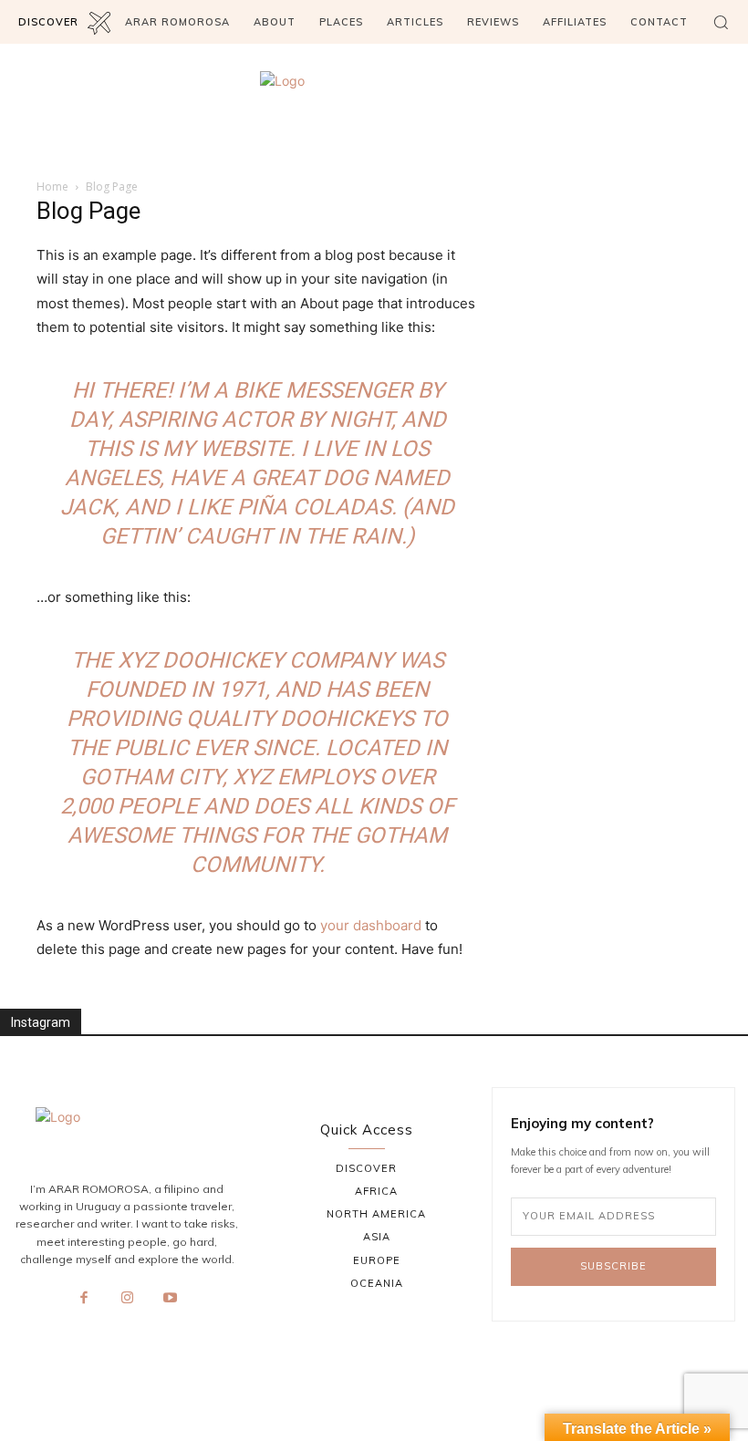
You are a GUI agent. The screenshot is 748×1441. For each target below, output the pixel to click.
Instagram (40, 1022)
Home (52, 186)
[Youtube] (170, 1298)
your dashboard (370, 925)
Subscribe (613, 1266)
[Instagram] (127, 1298)
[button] (720, 21)
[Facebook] (84, 1298)
